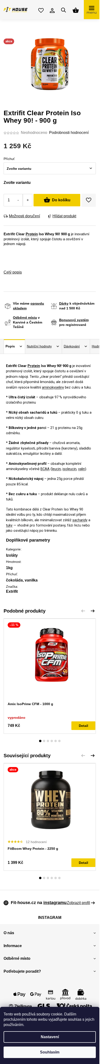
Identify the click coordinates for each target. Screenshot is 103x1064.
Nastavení (50, 1037)
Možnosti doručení (24, 216)
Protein (32, 234)
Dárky (64, 303)
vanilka (31, 580)
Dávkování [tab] (72, 346)
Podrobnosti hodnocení (69, 133)
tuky (9, 525)
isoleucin (69, 469)
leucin (56, 469)
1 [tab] (40, 741)
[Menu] (91, 9)
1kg (9, 568)
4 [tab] (52, 741)
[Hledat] (63, 10)
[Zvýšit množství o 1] (27, 200)
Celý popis (13, 272)
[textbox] (45, 168)
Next (93, 611)
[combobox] (50, 168)
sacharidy (79, 520)
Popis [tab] (10, 346)
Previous (83, 611)
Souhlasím (49, 1052)
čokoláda (14, 580)
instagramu (55, 902)
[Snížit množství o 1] (18, 200)
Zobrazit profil (78, 903)
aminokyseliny (53, 387)
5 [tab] (55, 741)
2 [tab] (44, 741)
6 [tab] (59, 741)
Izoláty (12, 555)
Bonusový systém (74, 320)
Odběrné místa (25, 317)
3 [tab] (48, 741)
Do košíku (61, 200)
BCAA (45, 469)
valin (81, 469)
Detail (83, 726)
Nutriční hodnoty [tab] (39, 346)
